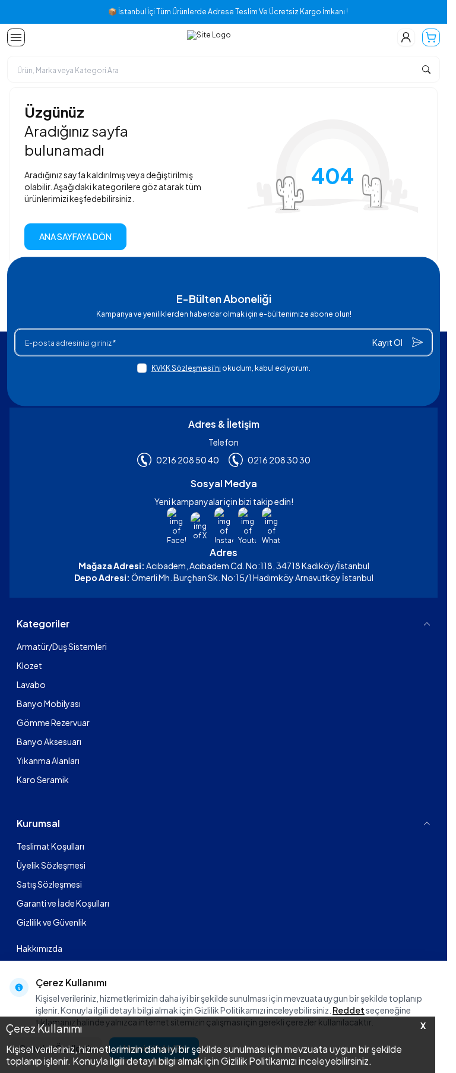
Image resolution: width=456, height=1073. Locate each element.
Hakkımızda (39, 948)
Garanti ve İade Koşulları (63, 903)
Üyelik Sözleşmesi (51, 865)
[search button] (426, 69)
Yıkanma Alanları (48, 760)
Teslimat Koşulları (50, 846)
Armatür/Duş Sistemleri (62, 646)
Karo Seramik (43, 779)
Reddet (348, 1010)
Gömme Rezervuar (53, 722)
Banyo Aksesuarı (49, 741)
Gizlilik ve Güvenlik (52, 922)
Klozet (29, 665)
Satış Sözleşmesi (49, 884)
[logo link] (209, 37)
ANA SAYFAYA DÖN (75, 236)
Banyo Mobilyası (49, 703)
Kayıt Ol (387, 342)
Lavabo (31, 684)
